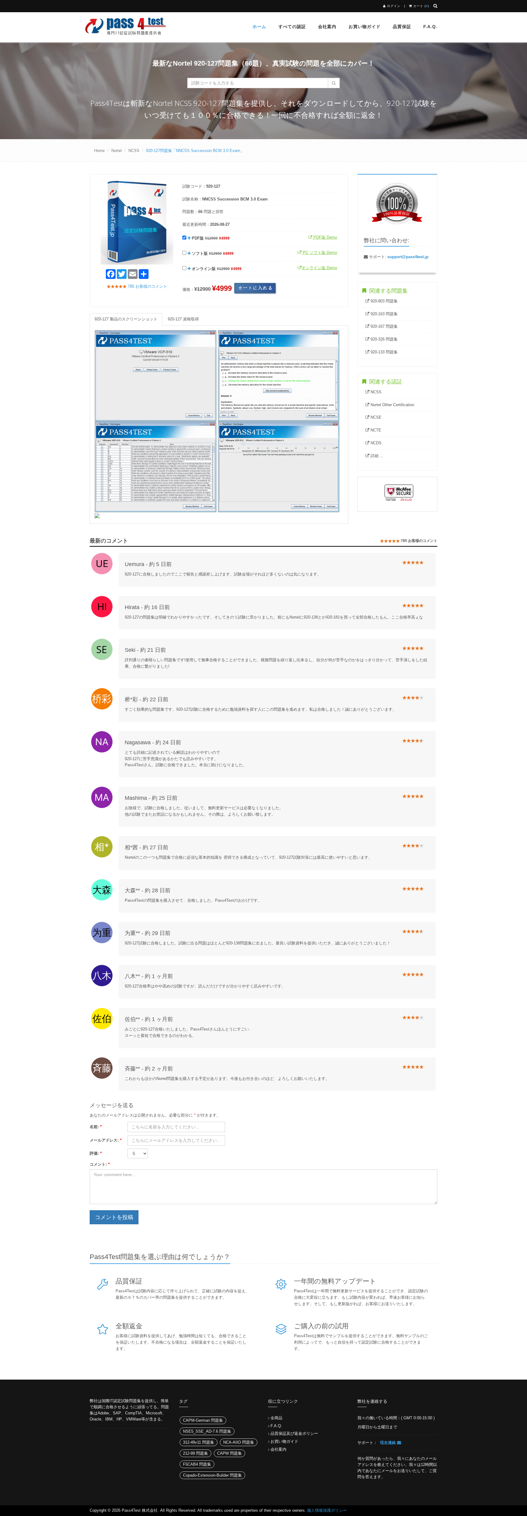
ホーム (259, 26)
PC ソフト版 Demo (319, 252)
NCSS (133, 150)
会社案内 (327, 26)
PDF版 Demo (324, 237)
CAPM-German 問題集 (203, 1420)
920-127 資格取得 (183, 319)
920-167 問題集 (383, 326)
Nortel (116, 150)
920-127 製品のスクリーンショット (126, 319)
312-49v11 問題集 (198, 1442)
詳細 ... (376, 455)
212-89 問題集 (195, 1453)
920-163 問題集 (383, 314)
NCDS (375, 443)
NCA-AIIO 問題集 (238, 1442)
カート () (420, 6)
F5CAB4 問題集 (197, 1464)
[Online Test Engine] (97, 515)
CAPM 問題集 (229, 1453)
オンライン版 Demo (319, 267)
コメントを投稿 (114, 1217)
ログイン (393, 6)
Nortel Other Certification (391, 404)
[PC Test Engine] (156, 375)
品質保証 (402, 26)
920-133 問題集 (383, 352)
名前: (96, 1126)
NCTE (375, 430)
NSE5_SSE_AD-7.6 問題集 (207, 1431)
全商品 (276, 1418)
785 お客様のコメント (147, 286)
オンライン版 (216, 268)
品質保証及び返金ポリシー (294, 1433)
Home (99, 150)
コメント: (99, 1164)
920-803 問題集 (383, 301)
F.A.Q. (276, 1426)
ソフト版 (212, 253)
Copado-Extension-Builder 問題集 (212, 1475)
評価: (96, 1153)
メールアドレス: (105, 1140)
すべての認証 (292, 26)
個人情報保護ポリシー (327, 1510)
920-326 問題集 (383, 339)
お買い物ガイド (365, 26)
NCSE (375, 417)
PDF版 (210, 238)
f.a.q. (430, 26)
